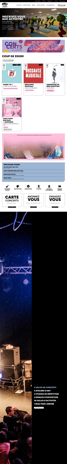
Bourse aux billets (8, 129)
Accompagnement (50, 5)
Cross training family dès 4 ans (13, 170)
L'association (18, 5)
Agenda (33, 5)
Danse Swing (7, 178)
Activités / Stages (26, 5)
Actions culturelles (41, 5)
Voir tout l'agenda (7, 59)
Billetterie (62, 4)
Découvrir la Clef (39, 407)
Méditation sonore (9, 174)
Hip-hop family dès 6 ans (11, 167)
